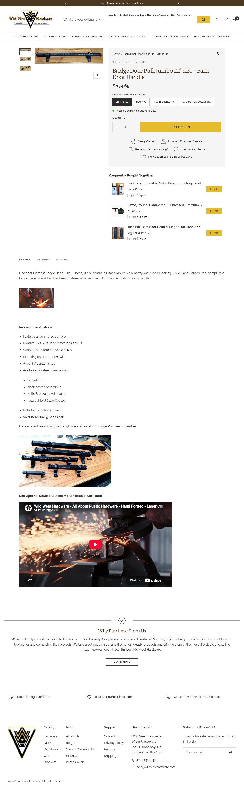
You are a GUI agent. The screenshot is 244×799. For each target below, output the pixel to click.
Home (116, 54)
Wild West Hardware (29, 781)
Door (47, 743)
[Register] (231, 752)
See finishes (59, 370)
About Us (72, 736)
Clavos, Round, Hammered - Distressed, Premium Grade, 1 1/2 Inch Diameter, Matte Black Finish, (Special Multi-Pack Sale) (165, 205)
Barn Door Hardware (87, 36)
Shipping (110, 756)
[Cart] (234, 19)
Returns (43, 259)
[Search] (203, 19)
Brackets (50, 762)
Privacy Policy (114, 743)
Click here (94, 496)
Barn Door (51, 749)
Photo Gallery (75, 762)
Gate (47, 756)
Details (25, 259)
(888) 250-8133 (146, 760)
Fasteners (50, 736)
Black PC (141, 102)
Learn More (122, 662)
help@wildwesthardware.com (155, 767)
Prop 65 (61, 259)
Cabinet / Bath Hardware (170, 36)
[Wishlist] (225, 20)
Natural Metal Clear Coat (197, 102)
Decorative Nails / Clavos (127, 36)
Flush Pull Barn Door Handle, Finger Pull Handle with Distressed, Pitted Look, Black (165, 227)
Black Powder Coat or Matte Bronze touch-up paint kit (165, 183)
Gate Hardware (55, 36)
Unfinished (122, 102)
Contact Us (112, 736)
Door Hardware (26, 36)
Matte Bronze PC (164, 102)
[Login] (217, 19)
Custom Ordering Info (81, 749)
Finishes (71, 756)
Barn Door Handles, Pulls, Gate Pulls (146, 54)
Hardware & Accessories (211, 36)
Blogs (70, 743)
